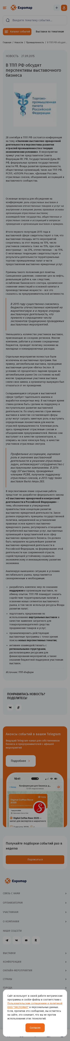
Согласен (35, 1027)
